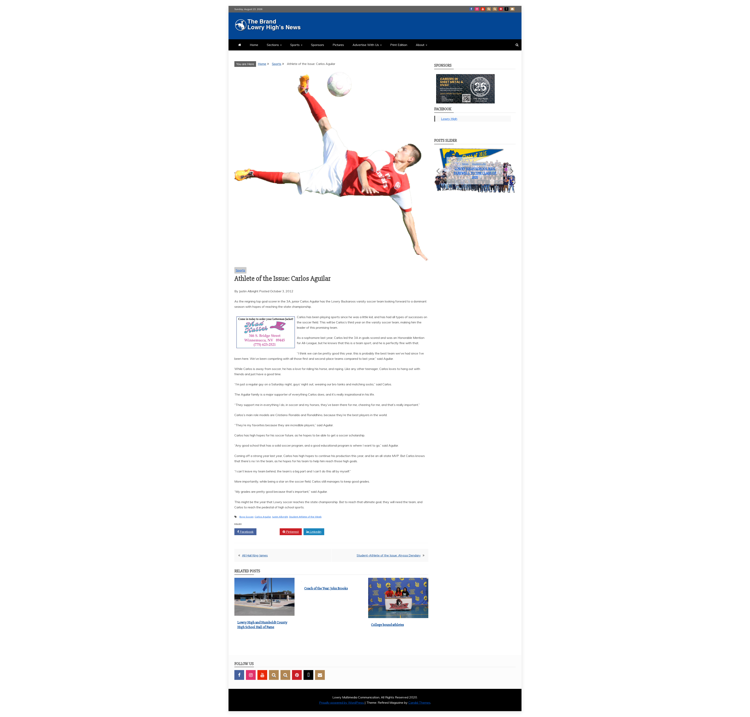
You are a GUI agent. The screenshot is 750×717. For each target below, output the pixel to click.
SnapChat (489, 9)
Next (511, 174)
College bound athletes (387, 625)
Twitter (269, 532)
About (420, 45)
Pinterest (501, 9)
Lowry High (449, 119)
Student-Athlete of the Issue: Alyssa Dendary (389, 555)
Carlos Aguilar (263, 516)
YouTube (483, 9)
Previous (438, 174)
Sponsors (317, 45)
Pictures (338, 45)
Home (254, 45)
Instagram (477, 9)
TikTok (506, 9)
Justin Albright (280, 516)
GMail (512, 9)
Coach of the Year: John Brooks (326, 588)
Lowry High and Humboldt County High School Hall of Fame (262, 624)
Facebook (471, 9)
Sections (273, 45)
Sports (295, 45)
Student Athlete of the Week (305, 516)
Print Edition (398, 45)
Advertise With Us (366, 45)
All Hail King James (255, 555)
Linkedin (315, 532)
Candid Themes (419, 702)
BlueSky (495, 9)
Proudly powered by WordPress (342, 702)
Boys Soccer (246, 516)
